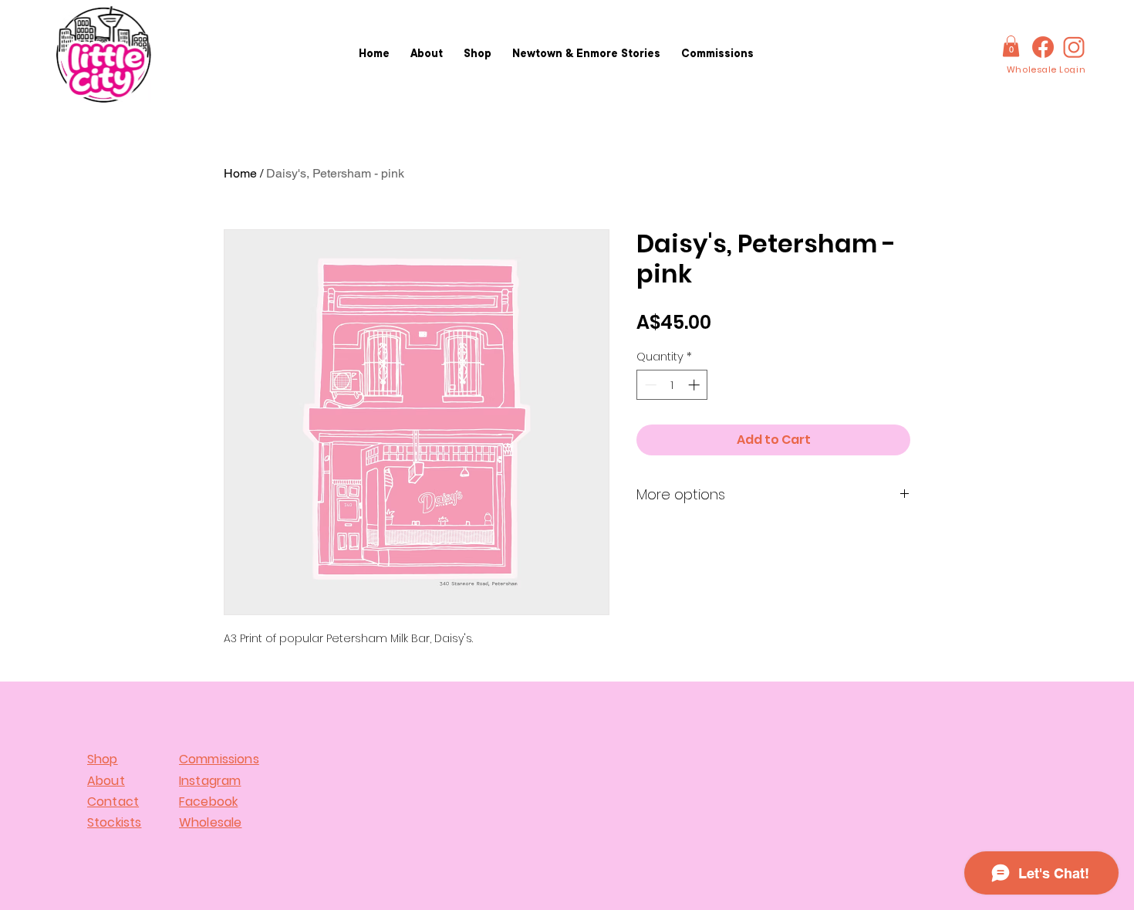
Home (240, 173)
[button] (1011, 46)
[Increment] (695, 384)
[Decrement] (649, 384)
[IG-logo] (1073, 47)
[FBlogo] (1043, 47)
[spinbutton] (672, 384)
